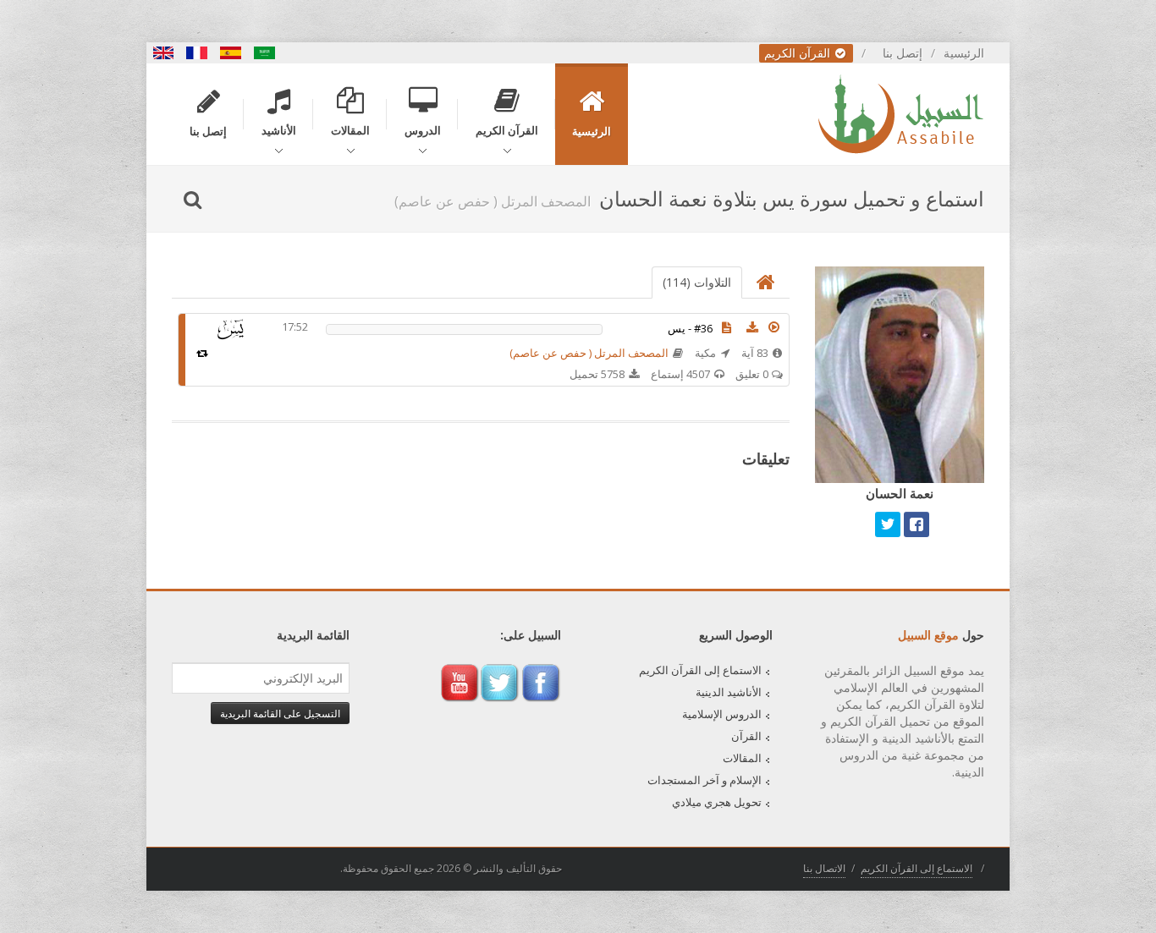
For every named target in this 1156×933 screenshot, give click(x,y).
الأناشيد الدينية (729, 692)
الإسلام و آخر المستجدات (704, 780)
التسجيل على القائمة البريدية (280, 713)
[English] (163, 52)
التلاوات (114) (697, 282)
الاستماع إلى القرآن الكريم (700, 670)
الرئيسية (964, 53)
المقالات (742, 758)
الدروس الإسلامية (722, 714)
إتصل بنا (902, 53)
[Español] (231, 52)
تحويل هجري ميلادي (717, 802)
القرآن (746, 736)
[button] (774, 327)
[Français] (197, 52)
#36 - (690, 328)
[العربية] (265, 52)
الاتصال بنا (824, 868)
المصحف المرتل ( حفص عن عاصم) (589, 352)
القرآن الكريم (799, 53)
